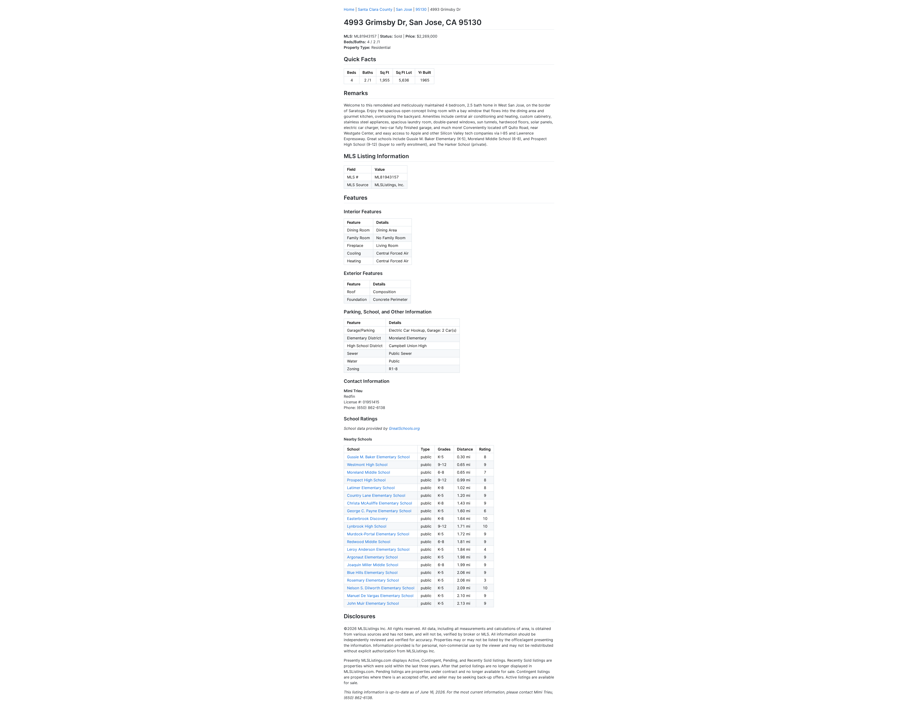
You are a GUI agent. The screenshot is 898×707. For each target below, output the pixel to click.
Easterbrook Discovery (367, 518)
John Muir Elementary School (373, 603)
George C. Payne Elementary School (379, 510)
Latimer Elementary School (371, 487)
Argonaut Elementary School (372, 557)
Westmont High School (367, 464)
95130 (421, 9)
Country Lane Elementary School (376, 495)
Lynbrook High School (366, 526)
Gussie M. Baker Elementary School (378, 457)
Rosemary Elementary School (373, 580)
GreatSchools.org (404, 428)
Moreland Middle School (368, 472)
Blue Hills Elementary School (372, 572)
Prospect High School (366, 480)
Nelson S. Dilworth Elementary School (380, 588)
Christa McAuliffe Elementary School (379, 503)
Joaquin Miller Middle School (372, 564)
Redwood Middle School (368, 541)
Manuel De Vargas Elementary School (380, 595)
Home (349, 9)
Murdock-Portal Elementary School (378, 534)
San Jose (404, 9)
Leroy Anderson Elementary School (378, 549)
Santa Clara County (375, 9)
